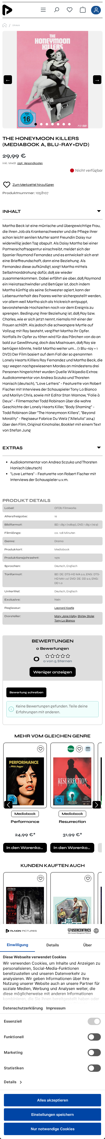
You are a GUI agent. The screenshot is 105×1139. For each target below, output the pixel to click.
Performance (25, 821)
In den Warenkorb (25, 847)
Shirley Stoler (86, 616)
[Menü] (43, 10)
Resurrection (72, 821)
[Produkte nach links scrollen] (8, 805)
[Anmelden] (96, 10)
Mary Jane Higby (65, 616)
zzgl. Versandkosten (30, 163)
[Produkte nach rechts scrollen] (97, 805)
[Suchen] (56, 10)
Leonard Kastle (64, 608)
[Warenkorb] (83, 10)
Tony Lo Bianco (64, 620)
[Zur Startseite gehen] (15, 10)
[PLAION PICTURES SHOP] (4, 25)
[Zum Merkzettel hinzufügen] (40, 748)
